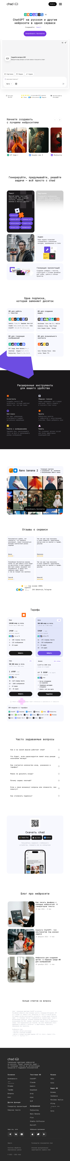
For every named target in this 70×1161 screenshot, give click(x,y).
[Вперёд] (60, 120)
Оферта (10, 1143)
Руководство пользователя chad (42, 1143)
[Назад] (55, 120)
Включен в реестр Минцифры (57, 96)
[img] (12, 4)
